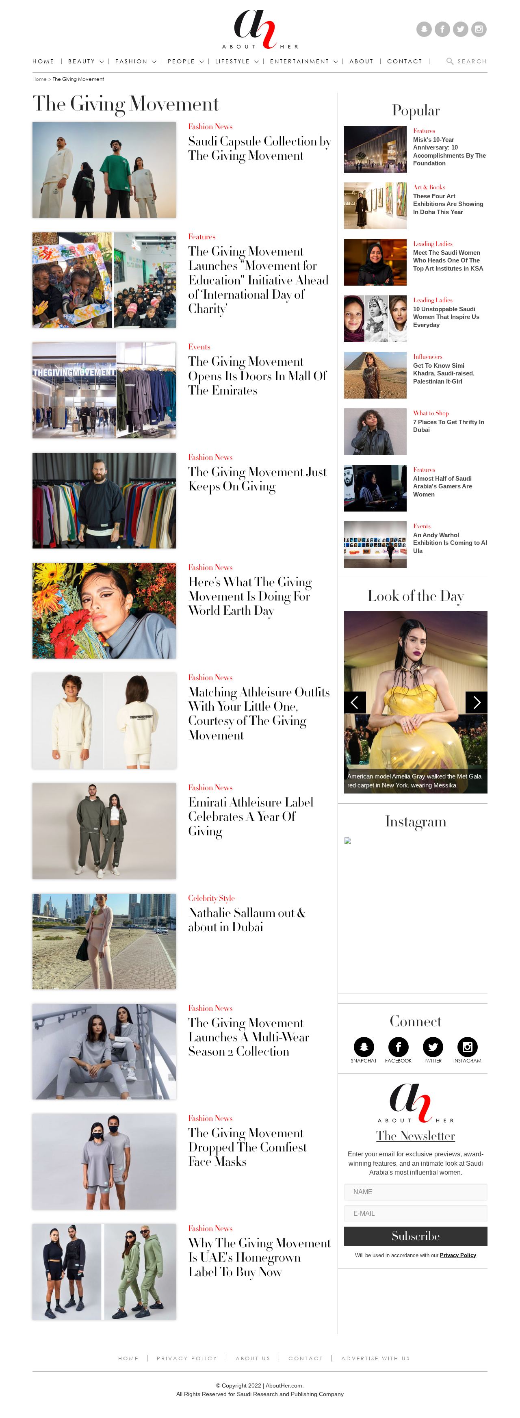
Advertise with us (375, 1358)
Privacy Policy (458, 1255)
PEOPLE (181, 61)
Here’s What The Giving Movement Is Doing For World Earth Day (250, 596)
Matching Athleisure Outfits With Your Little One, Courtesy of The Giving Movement (259, 714)
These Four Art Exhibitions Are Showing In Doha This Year (448, 204)
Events (199, 347)
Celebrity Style (211, 898)
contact (404, 61)
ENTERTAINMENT (299, 61)
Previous (355, 702)
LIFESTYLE (232, 61)
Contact (305, 1358)
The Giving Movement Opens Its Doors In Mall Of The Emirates (257, 376)
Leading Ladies (433, 244)
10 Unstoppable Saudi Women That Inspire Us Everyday (446, 317)
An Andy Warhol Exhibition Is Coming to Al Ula (450, 542)
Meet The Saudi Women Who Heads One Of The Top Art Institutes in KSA (448, 260)
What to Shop (431, 413)
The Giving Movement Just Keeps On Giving (257, 479)
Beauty (81, 61)
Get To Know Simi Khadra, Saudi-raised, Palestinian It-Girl (443, 373)
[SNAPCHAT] (364, 1047)
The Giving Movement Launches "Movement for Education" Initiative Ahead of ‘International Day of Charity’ (258, 280)
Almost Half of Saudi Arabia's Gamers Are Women (442, 486)
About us (253, 1358)
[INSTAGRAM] (467, 1047)
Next (477, 702)
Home (43, 61)
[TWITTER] (433, 1047)
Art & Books (429, 187)
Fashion (131, 61)
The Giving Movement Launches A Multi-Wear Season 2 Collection (248, 1037)
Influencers (427, 357)
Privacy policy (187, 1358)
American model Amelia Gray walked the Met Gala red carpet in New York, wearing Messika (414, 781)
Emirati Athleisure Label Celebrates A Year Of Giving (251, 817)
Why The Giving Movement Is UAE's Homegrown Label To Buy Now (259, 1257)
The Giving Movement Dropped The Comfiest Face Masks (247, 1147)
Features (201, 236)
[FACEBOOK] (398, 1047)
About (361, 61)
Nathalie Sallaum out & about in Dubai (247, 920)
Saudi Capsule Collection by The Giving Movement (259, 148)
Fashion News (210, 126)
